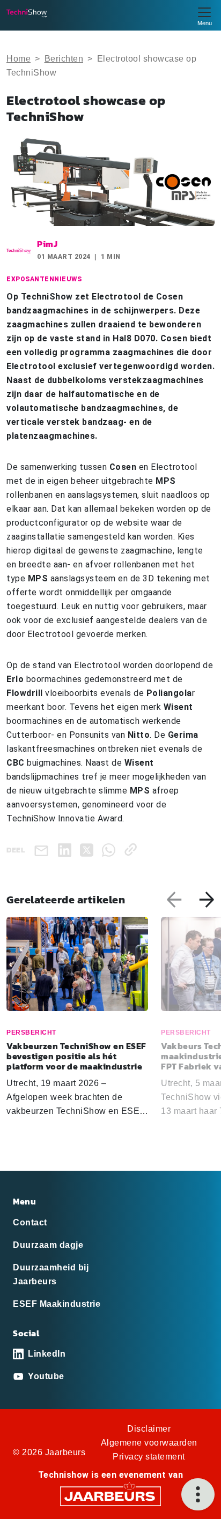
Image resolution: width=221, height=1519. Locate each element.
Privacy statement (149, 1456)
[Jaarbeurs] (110, 1496)
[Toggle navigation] (204, 15)
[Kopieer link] (133, 849)
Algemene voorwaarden (149, 1442)
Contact (30, 1222)
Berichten (64, 58)
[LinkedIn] (67, 849)
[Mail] (43, 850)
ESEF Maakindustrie (56, 1303)
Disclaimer (149, 1428)
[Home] (26, 13)
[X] (89, 849)
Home (18, 58)
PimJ (47, 243)
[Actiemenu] (198, 1494)
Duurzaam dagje (48, 1244)
